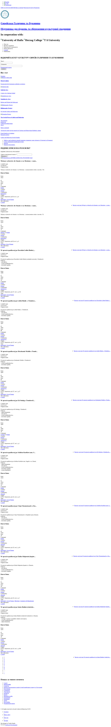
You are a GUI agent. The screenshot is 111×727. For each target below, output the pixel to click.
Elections (3, 244)
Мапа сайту (7, 714)
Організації (7, 697)
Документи (7, 691)
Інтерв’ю (6, 693)
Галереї (6, 50)
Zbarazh (3, 494)
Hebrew (3, 232)
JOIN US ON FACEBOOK (12, 7)
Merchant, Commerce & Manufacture (24, 601)
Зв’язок (6, 720)
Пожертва (36, 7)
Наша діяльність (8, 48)
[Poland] (6, 2)
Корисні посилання (9, 144)
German (3, 434)
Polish (2, 188)
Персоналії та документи (11, 47)
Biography (3, 199)
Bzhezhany (3, 193)
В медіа (31, 7)
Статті (5, 683)
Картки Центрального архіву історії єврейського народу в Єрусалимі (23, 687)
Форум (6, 143)
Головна (3, 76)
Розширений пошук (6, 67)
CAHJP (3, 202)
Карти (5, 694)
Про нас (6, 44)
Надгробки (7, 702)
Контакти (26, 7)
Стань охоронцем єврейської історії (14, 141)
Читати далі (91, 205)
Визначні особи (8, 696)
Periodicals (7, 699)
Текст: (2, 61)
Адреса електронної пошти (9, 154)
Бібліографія (7, 684)
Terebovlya (3, 289)
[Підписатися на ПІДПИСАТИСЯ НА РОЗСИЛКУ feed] (16, 157)
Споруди (6, 686)
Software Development (11, 725)
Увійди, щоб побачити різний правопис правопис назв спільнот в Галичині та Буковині (28, 140)
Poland (2, 190)
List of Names (10, 199)
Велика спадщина (9, 45)
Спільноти (4, 64)
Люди (5, 700)
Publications (7, 51)
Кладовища (7, 689)
